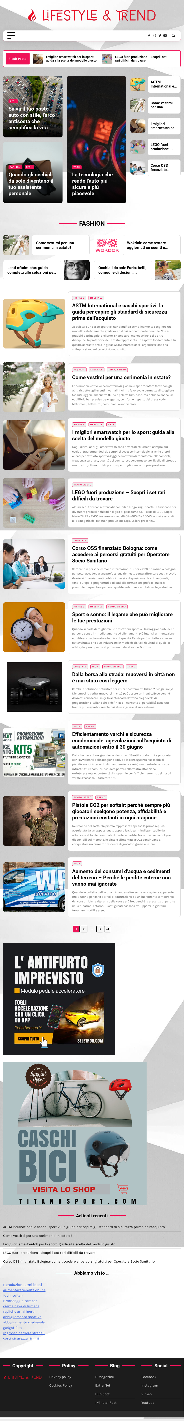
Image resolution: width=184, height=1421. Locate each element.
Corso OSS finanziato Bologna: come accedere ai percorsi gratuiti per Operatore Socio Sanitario (141, 58)
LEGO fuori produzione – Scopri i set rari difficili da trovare (71, 58)
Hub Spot (102, 1394)
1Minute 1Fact (106, 1403)
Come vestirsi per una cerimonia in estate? (162, 105)
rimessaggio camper (20, 1301)
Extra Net (102, 1385)
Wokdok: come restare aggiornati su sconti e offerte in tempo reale (146, 245)
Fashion (15, 167)
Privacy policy (60, 1377)
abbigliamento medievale (24, 1322)
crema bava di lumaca (21, 1306)
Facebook (148, 1377)
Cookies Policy (60, 1385)
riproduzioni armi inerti (22, 1284)
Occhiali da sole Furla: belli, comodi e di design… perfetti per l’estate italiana (122, 270)
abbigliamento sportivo (22, 1317)
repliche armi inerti (19, 1311)
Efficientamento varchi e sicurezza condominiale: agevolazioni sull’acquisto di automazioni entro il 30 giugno (121, 740)
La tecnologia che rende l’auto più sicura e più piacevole (92, 184)
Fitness (79, 297)
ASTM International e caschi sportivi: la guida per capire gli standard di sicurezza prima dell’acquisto (163, 84)
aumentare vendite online (24, 1290)
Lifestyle (96, 297)
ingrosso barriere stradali (24, 1333)
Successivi (107, 929)
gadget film (12, 1327)
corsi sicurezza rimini (21, 1338)
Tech (13, 101)
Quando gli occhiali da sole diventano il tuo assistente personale (31, 184)
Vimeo (146, 1394)
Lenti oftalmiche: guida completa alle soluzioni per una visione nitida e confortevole (31, 270)
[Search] (173, 36)
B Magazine (104, 1377)
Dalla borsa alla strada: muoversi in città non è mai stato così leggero (123, 677)
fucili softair (13, 1295)
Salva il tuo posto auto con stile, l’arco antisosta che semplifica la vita (32, 118)
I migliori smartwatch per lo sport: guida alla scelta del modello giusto (163, 126)
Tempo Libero (117, 369)
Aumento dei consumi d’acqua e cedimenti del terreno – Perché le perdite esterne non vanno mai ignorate (121, 877)
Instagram (149, 1385)
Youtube (147, 1403)
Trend (131, 666)
